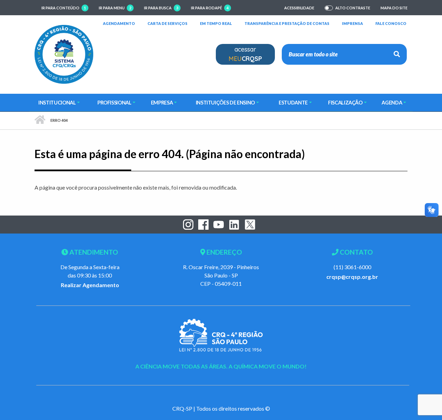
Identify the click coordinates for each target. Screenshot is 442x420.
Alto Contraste (352, 8)
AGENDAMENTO (119, 23)
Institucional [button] (57, 102)
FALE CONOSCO (390, 23)
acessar (245, 54)
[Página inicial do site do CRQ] (64, 53)
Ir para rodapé (210, 8)
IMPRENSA (352, 23)
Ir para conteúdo (63, 8)
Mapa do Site (394, 8)
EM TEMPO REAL (216, 23)
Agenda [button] (392, 102)
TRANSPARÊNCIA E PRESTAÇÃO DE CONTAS (286, 23)
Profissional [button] (114, 102)
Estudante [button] (293, 102)
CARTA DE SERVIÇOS (167, 23)
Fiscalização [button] (345, 102)
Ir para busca (161, 8)
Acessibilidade (299, 8)
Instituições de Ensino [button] (225, 102)
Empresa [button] (162, 102)
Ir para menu (115, 8)
